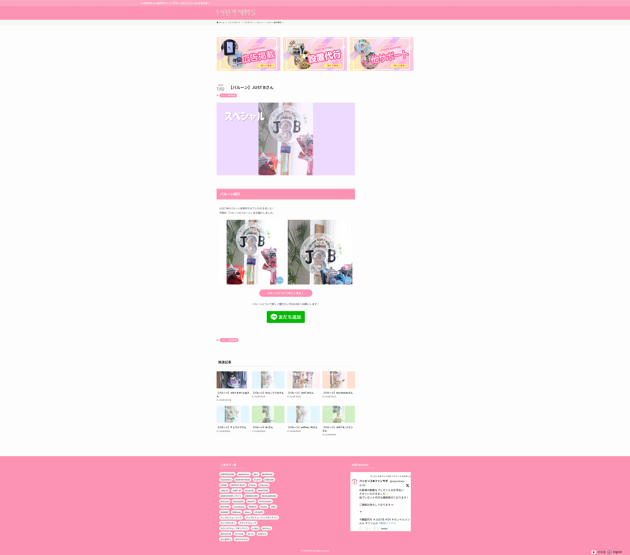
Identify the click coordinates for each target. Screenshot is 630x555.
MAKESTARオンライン (231, 495)
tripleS (264, 506)
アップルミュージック (231, 517)
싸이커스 (266, 528)
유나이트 (239, 533)
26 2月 (362, 485)
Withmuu (236, 512)
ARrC (255, 474)
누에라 (255, 528)
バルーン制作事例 (228, 95)
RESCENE (224, 506)
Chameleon (225, 479)
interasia (264, 485)
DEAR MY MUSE (242, 479)
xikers (248, 512)
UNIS (273, 506)
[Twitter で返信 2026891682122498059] (361, 528)
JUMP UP (236, 490)
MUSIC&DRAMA (269, 495)
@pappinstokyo (397, 481)
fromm (252, 485)
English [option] (617, 552)
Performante (265, 501)
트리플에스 (225, 539)
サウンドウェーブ (247, 522)
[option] (614, 552)
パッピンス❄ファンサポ (373, 481)
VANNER (224, 512)
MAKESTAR (263, 490)
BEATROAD (267, 474)
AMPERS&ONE (227, 474)
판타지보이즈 (241, 539)
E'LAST (257, 479)
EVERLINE (269, 479)
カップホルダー (227, 522)
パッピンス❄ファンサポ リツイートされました (390, 476)
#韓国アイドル (387, 523)
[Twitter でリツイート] (367, 476)
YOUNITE (258, 512)
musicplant (238, 501)
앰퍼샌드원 (225, 533)
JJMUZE (224, 490)
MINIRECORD (251, 495)
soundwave (239, 506)
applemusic (244, 474)
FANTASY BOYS (238, 485)
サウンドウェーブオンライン (234, 528)
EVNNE (223, 485)
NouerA (251, 501)
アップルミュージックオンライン (262, 517)
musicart (224, 501)
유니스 (251, 533)
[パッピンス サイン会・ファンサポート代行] (236, 13)
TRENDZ (253, 506)
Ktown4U (249, 490)
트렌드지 (262, 533)
